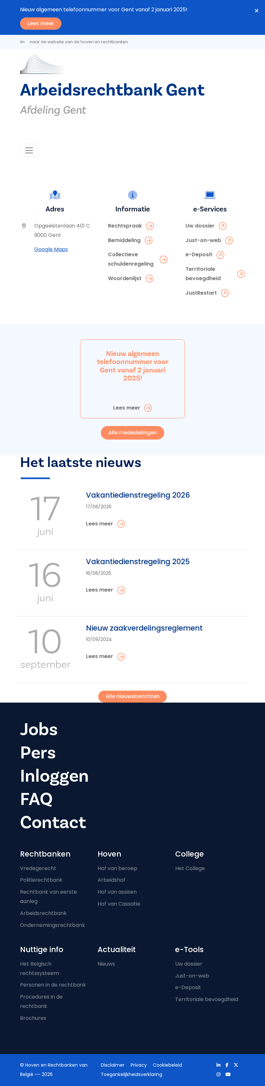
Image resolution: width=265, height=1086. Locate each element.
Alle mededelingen (132, 432)
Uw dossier (188, 964)
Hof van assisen (117, 892)
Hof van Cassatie (119, 904)
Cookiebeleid (167, 1065)
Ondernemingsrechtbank (52, 925)
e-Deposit (188, 987)
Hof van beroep (117, 868)
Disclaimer (112, 1065)
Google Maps (51, 249)
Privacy (139, 1065)
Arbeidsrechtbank (43, 913)
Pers (38, 752)
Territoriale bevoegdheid (206, 999)
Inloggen (54, 776)
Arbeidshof (111, 880)
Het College (190, 868)
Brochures (33, 1018)
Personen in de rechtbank (53, 985)
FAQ (36, 799)
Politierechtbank (41, 880)
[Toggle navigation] (29, 150)
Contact (53, 822)
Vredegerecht (38, 868)
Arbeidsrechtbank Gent (112, 90)
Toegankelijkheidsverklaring (131, 1074)
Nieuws (106, 964)
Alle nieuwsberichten (133, 696)
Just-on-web (192, 975)
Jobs (39, 729)
